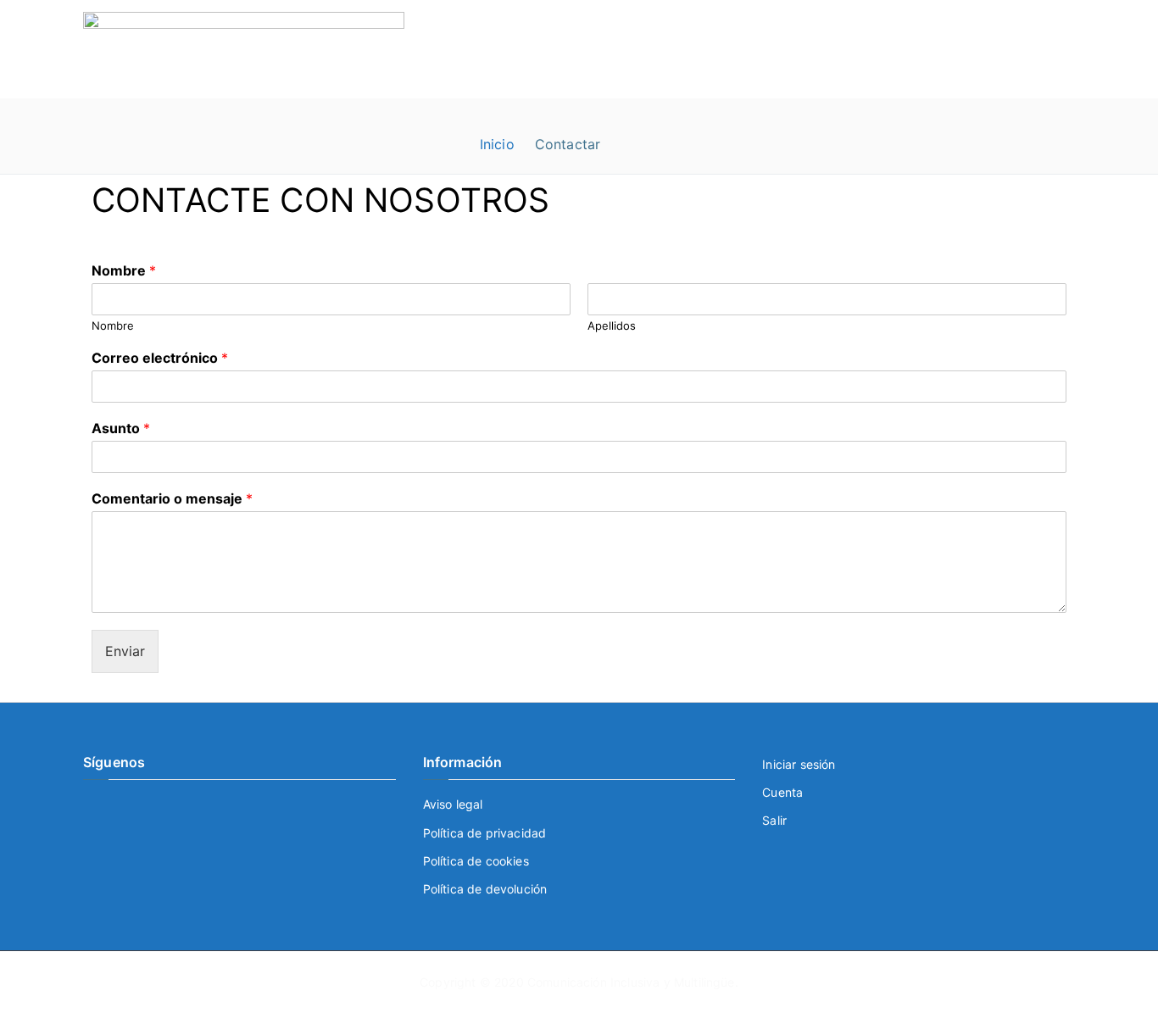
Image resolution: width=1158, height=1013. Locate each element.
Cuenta (782, 792)
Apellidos (611, 325)
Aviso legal (453, 804)
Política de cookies (476, 861)
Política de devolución (485, 889)
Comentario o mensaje (172, 498)
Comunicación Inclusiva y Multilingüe (631, 982)
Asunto (121, 428)
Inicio (497, 144)
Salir (774, 820)
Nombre (124, 270)
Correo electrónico (160, 357)
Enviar (125, 651)
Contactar (567, 144)
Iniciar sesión (798, 764)
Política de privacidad (485, 833)
